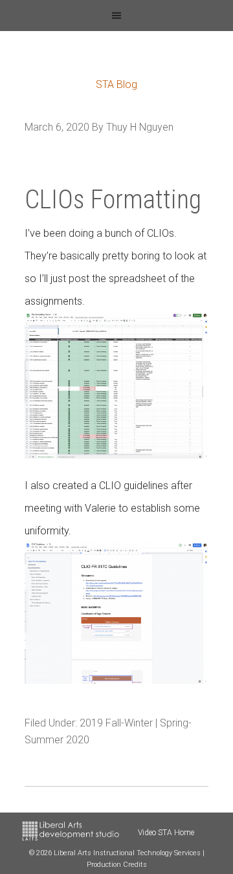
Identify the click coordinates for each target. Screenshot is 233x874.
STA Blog (116, 84)
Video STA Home (166, 832)
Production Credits (117, 864)
